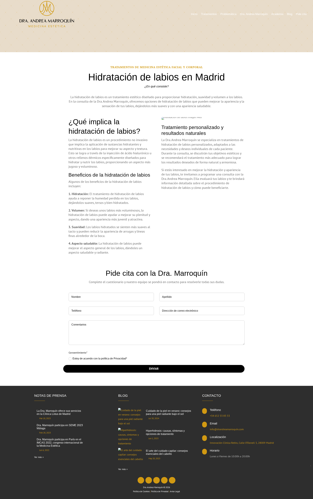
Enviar (154, 368)
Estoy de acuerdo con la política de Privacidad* (100, 358)
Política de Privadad (159, 491)
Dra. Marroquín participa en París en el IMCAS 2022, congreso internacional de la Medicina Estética (60, 442)
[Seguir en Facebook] (141, 480)
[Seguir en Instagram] (148, 480)
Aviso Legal (175, 491)
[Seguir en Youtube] (164, 480)
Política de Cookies (141, 491)
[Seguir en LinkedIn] (156, 480)
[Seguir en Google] (172, 480)
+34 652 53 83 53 (220, 415)
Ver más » (39, 457)
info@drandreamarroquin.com (227, 429)
